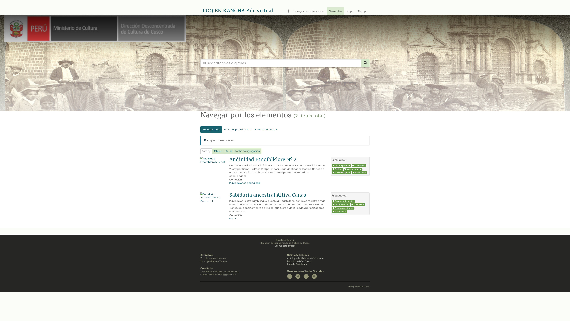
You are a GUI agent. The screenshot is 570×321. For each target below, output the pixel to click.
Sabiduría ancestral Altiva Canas (267, 195)
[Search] (365, 63)
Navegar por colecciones (309, 11)
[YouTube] (314, 276)
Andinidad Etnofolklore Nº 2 (263, 159)
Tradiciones (360, 172)
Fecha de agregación (247, 151)
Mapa (349, 11)
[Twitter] (297, 276)
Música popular (354, 169)
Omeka (366, 286)
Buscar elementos (266, 129)
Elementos (335, 11)
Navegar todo (211, 129)
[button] (218, 151)
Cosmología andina (344, 201)
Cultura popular (342, 165)
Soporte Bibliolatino (297, 264)
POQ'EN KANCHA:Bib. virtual (238, 11)
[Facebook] (289, 276)
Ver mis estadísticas (285, 245)
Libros (232, 218)
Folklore (338, 169)
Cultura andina (342, 204)
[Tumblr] (306, 276)
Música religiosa (342, 172)
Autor (228, 151)
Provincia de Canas (344, 208)
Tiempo (362, 11)
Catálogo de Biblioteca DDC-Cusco (305, 258)
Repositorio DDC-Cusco (299, 261)
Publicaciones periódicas (244, 183)
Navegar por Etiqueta (237, 129)
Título (217, 151)
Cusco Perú (359, 165)
